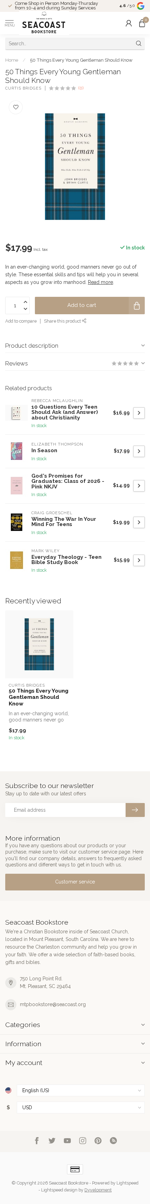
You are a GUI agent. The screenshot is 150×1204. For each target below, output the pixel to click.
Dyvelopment (98, 1190)
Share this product (63, 321)
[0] (142, 23)
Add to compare (21, 321)
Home (11, 60)
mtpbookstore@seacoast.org (53, 1004)
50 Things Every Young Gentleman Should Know (81, 60)
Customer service (75, 882)
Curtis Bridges (23, 88)
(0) (80, 88)
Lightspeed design (59, 1190)
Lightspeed (127, 1183)
